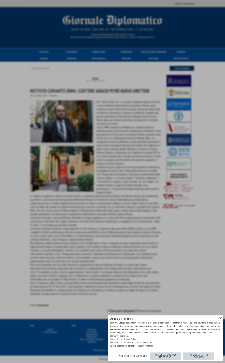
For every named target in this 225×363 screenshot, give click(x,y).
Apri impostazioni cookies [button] (133, 356)
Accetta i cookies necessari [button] (166, 356)
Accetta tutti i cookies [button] (199, 356)
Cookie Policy (116, 339)
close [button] (221, 318)
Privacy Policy (130, 339)
